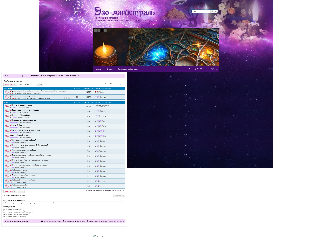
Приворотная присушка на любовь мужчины (29, 165)
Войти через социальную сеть (23, 96)
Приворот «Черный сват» (21, 115)
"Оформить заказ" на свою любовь (25, 175)
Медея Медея (14, 122)
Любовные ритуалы (19, 170)
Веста (11, 182)
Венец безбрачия (18, 125)
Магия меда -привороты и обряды (25, 110)
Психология (37, 93)
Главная (99, 69)
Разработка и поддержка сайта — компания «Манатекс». (205, 235)
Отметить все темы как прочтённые (97, 84)
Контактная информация (128, 69)
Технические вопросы (43, 98)
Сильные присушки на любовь (23, 150)
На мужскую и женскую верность (24, 120)
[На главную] (124, 14)
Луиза (14, 117)
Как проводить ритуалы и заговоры (25, 130)
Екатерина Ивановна (101, 105)
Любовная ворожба (19, 185)
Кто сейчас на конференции (14, 200)
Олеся (97, 96)
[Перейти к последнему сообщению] (100, 91)
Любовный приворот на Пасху (23, 180)
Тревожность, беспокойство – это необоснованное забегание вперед (38, 91)
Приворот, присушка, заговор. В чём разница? (29, 145)
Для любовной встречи (20, 135)
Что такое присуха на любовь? (23, 140)
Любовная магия (12, 81)
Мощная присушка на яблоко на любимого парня (31, 155)
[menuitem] (213, 68)
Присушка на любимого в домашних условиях (29, 160)
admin (12, 93)
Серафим (98, 120)
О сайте (110, 69)
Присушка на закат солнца (21, 105)
